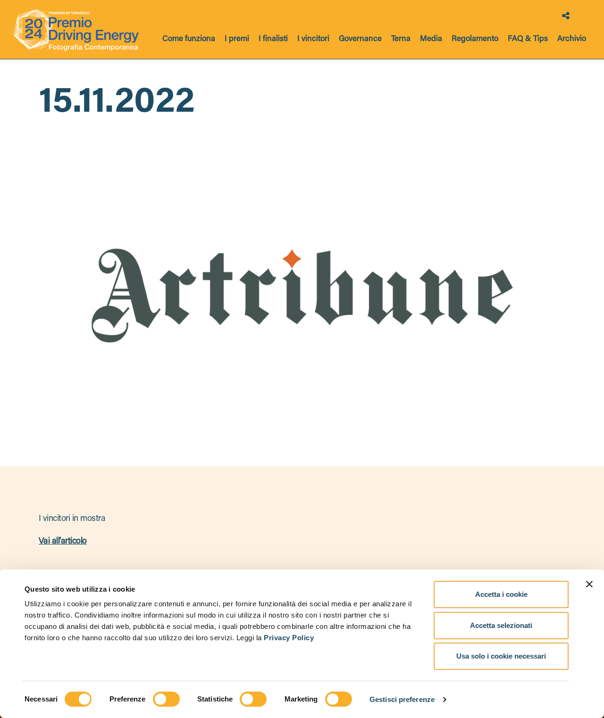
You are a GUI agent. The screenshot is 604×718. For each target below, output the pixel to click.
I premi (237, 39)
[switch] (166, 699)
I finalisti (273, 39)
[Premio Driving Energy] (76, 29)
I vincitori (313, 39)
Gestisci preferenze (402, 699)
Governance (360, 39)
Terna (401, 39)
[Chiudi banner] (589, 584)
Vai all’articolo (63, 541)
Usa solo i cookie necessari (501, 656)
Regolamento (475, 39)
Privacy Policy (289, 638)
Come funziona (188, 39)
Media (431, 39)
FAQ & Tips (528, 39)
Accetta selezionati (501, 625)
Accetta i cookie (501, 594)
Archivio (571, 39)
